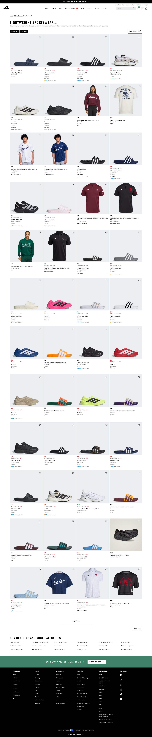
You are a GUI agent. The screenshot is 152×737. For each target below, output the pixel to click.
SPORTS (89, 8)
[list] (69, 31)
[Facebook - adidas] (129, 675)
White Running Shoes (105, 642)
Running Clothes (104, 649)
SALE (82, 8)
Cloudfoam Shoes (59, 649)
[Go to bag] (146, 8)
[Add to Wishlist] (39, 37)
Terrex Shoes (58, 646)
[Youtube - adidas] (129, 699)
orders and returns (130, 4)
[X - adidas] (129, 685)
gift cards (138, 4)
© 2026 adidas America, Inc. (76, 734)
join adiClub (145, 4)
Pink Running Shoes (83, 642)
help (123, 4)
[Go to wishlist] (142, 8)
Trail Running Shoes (60, 642)
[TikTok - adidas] (129, 694)
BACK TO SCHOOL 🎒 (71, 8)
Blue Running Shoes (83, 646)
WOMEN (53, 8)
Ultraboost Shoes (15, 642)
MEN (46, 8)
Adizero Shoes (125, 642)
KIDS (60, 8)
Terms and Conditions (88, 730)
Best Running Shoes (16, 646)
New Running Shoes (127, 646)
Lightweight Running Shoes (40, 642)
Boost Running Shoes (16, 649)
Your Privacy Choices (63, 730)
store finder (118, 4)
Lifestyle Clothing (126, 649)
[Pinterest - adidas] (129, 689)
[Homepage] (6, 7)
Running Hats (103, 646)
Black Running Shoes (38, 646)
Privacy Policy (78, 730)
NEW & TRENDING (101, 8)
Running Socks (81, 649)
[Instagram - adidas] (129, 680)
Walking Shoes (36, 649)
